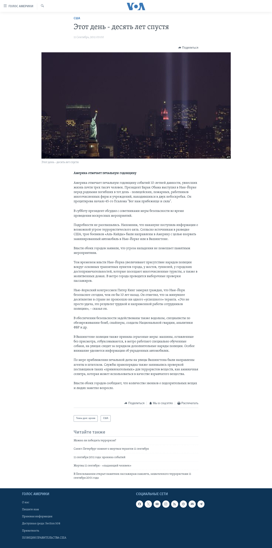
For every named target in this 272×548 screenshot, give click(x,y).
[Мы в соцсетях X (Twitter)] (148, 504)
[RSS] (174, 504)
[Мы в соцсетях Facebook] (139, 504)
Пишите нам (30, 509)
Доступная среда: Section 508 (41, 523)
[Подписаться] (192, 504)
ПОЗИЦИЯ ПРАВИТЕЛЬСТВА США (44, 537)
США (77, 18)
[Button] (188, 47)
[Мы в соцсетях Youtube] (157, 504)
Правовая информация (37, 516)
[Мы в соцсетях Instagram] (165, 504)
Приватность (30, 530)
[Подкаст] (183, 504)
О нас (25, 502)
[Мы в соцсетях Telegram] (200, 504)
